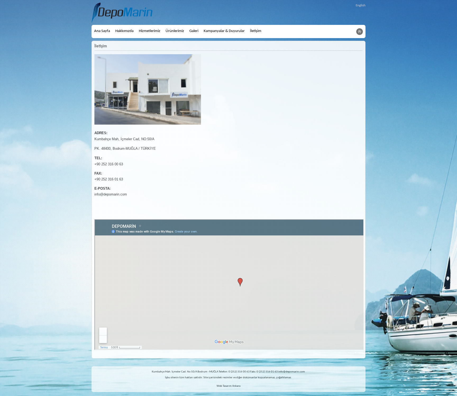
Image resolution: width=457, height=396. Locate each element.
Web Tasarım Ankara (228, 386)
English (360, 5)
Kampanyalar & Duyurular (224, 31)
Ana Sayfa (102, 31)
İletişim (255, 31)
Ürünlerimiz (175, 31)
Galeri (193, 31)
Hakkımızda (124, 31)
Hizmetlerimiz (149, 31)
